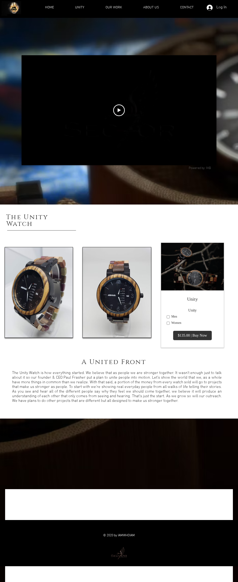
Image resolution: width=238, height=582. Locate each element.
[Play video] (119, 110)
